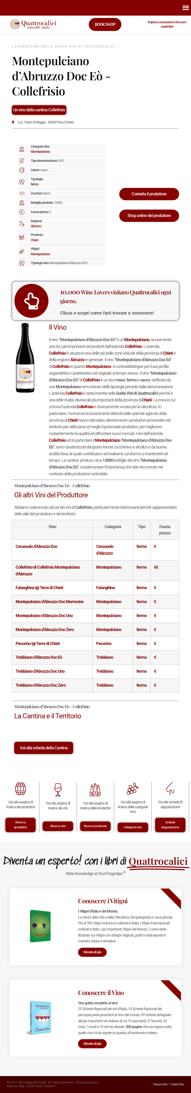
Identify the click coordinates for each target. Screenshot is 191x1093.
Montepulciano (40, 151)
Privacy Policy (160, 1084)
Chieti (34, 240)
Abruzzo (36, 226)
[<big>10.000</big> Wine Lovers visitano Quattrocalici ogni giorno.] (31, 301)
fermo (34, 184)
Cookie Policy (177, 1084)
